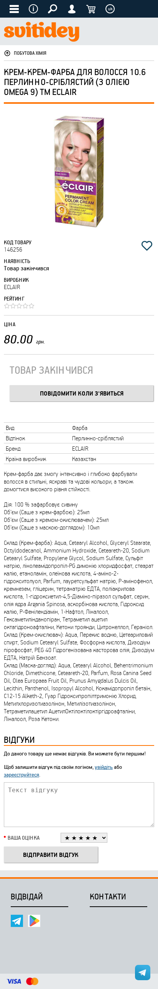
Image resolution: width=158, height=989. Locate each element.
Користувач (71, 8)
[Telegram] (17, 921)
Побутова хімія (30, 53)
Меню (33, 8)
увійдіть (104, 766)
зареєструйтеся (21, 774)
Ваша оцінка (24, 837)
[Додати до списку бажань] (146, 245)
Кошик (90, 8)
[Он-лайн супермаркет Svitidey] (41, 32)
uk (110, 8)
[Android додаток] (34, 921)
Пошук (52, 8)
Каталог (14, 8)
